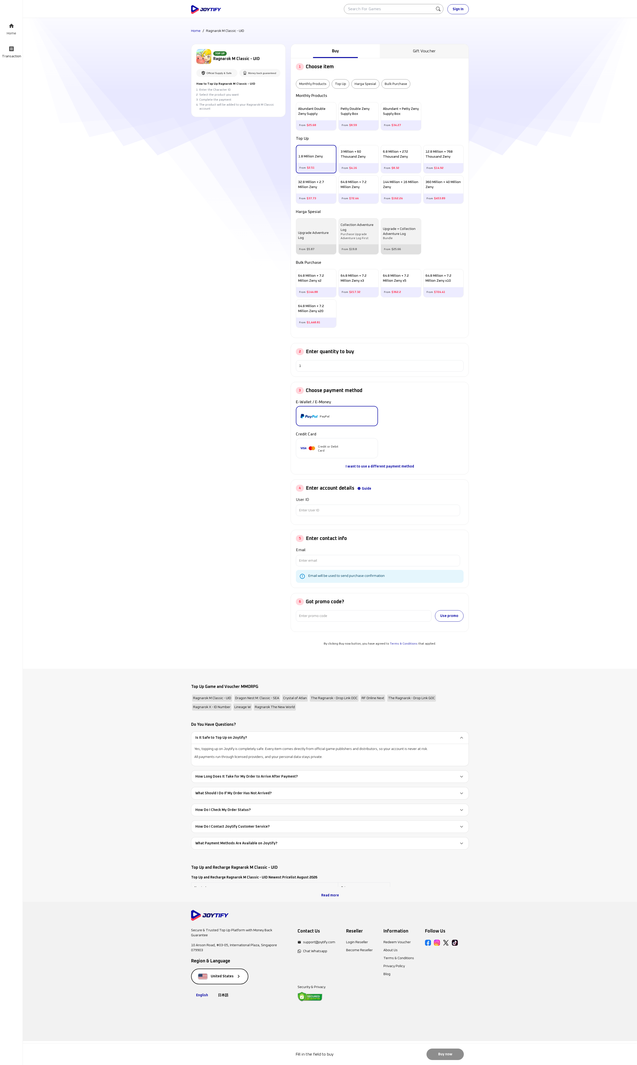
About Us (390, 950)
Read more (330, 895)
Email (301, 550)
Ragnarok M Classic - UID (212, 698)
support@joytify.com (319, 942)
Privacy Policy (394, 966)
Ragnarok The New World (275, 707)
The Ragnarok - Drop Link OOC (334, 698)
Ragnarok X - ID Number (211, 707)
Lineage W (242, 707)
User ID (302, 500)
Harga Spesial (365, 84)
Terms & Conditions (404, 643)
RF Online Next (373, 698)
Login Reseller (357, 942)
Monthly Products (312, 84)
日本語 (223, 995)
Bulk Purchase (396, 84)
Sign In (458, 9)
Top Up (340, 84)
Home (196, 31)
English (202, 995)
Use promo (449, 616)
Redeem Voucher (397, 942)
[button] (330, 738)
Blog (386, 974)
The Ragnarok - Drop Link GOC (411, 698)
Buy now (445, 1054)
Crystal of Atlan (295, 698)
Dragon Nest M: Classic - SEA (257, 698)
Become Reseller (359, 950)
